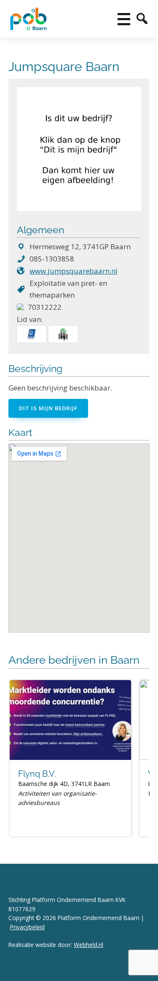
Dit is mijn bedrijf (48, 408)
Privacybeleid (27, 927)
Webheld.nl (88, 945)
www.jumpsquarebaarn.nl (73, 271)
